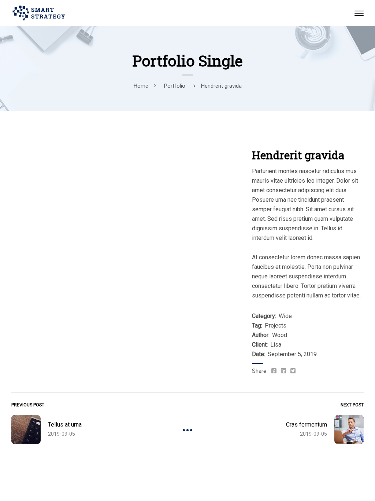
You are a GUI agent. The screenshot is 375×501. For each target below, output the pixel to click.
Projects (275, 325)
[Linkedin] (283, 370)
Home (141, 86)
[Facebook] (273, 370)
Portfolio (174, 86)
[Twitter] (293, 370)
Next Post (352, 404)
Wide (285, 315)
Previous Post (27, 404)
